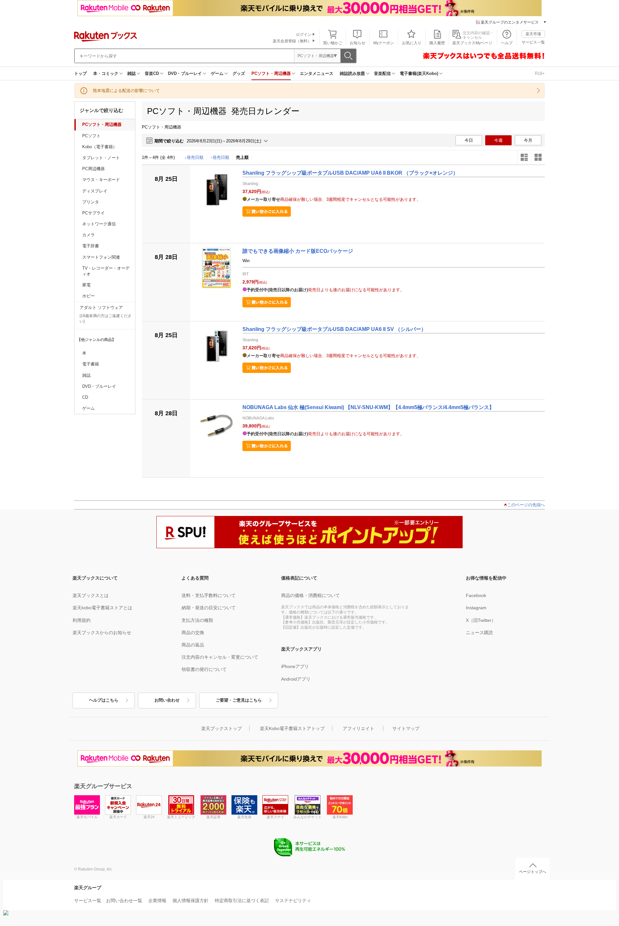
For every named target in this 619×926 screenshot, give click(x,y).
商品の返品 (193, 644)
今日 (469, 140)
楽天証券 (213, 817)
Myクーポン (383, 43)
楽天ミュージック (181, 817)
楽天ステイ (275, 817)
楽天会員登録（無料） (292, 41)
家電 (86, 285)
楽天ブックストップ (221, 728)
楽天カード (118, 817)
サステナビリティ (293, 900)
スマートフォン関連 (101, 257)
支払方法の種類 (197, 620)
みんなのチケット (307, 817)
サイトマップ (405, 728)
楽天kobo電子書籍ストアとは (102, 607)
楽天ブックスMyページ (472, 43)
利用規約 (82, 620)
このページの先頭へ (526, 504)
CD (85, 397)
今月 (528, 140)
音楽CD (152, 73)
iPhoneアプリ (295, 666)
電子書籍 (90, 364)
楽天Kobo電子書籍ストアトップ (292, 728)
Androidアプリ (295, 679)
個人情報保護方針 (190, 900)
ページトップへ (532, 871)
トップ (80, 73)
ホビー (88, 295)
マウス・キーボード (101, 179)
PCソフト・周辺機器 (271, 73)
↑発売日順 (219, 157)
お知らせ (357, 43)
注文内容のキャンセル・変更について (220, 657)
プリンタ (90, 202)
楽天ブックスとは (91, 595)
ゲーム (217, 73)
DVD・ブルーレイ (185, 73)
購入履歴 (437, 43)
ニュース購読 (479, 632)
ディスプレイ (94, 191)
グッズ (238, 73)
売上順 (242, 157)
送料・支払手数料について (209, 595)
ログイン (303, 34)
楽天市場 (533, 34)
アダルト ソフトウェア (101, 307)
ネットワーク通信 (99, 223)
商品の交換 (193, 632)
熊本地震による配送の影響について (126, 90)
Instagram (476, 607)
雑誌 (131, 73)
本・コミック (105, 73)
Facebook (476, 595)
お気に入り (411, 43)
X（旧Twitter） (481, 620)
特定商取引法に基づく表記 (242, 900)
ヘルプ (507, 43)
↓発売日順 (193, 157)
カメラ (88, 234)
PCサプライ (93, 213)
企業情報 (157, 900)
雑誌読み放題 (352, 73)
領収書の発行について (204, 669)
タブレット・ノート (101, 157)
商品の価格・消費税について (310, 595)
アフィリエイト (358, 728)
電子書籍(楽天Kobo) (419, 73)
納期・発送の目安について (209, 607)
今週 (498, 140)
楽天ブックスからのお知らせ (102, 632)
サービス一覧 (533, 42)
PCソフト (91, 135)
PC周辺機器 (93, 168)
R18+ (540, 73)
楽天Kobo (340, 817)
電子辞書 (90, 245)
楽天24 (148, 817)
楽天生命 (244, 817)
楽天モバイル (87, 817)
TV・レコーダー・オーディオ (106, 271)
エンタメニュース (316, 73)
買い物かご (332, 43)
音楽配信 (382, 73)
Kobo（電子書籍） (99, 146)
